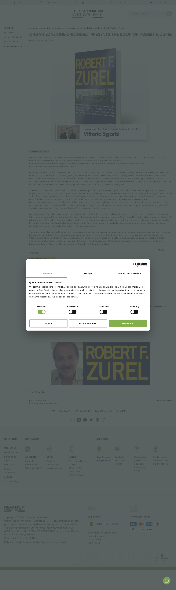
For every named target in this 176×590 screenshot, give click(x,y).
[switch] (72, 312)
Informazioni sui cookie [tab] (129, 273)
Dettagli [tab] (88, 273)
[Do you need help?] (166, 580)
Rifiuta (48, 323)
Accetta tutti (127, 323)
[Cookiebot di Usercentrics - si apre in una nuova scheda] (135, 264)
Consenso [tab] (47, 273)
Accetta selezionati (88, 323)
